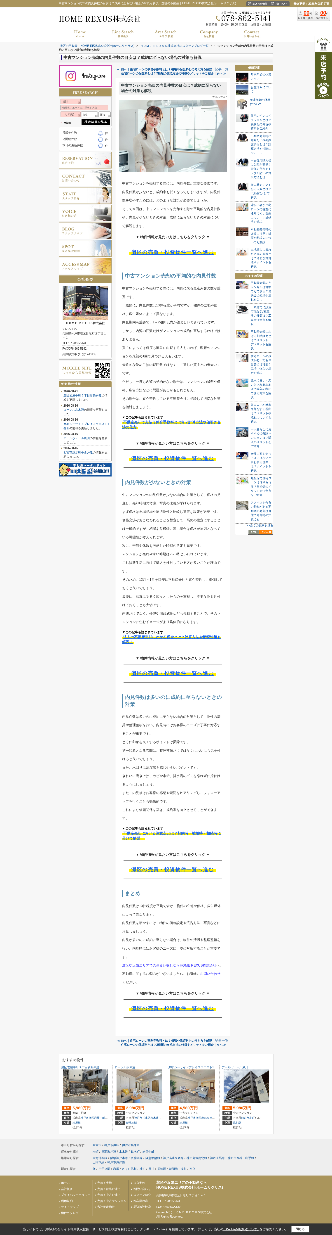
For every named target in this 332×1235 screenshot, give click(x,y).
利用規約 (67, 1201)
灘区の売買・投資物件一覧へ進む (172, 252)
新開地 (173, 1169)
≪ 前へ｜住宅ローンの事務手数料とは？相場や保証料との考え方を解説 (164, 69)
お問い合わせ (210, 974)
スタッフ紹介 (142, 1195)
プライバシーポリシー (75, 1195)
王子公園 (104, 1169)
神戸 (142, 1169)
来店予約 (139, 1183)
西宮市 (245, 1117)
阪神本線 (137, 1158)
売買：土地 (104, 1183)
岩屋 (116, 1169)
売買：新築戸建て (109, 1189)
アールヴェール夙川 (76, 438)
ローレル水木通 (73, 409)
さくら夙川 (129, 1169)
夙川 (151, 1169)
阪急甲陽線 (152, 1158)
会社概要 (67, 1189)
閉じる (300, 1229)
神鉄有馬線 (217, 1158)
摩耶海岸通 (208, 1117)
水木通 (154, 1117)
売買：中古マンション (111, 1201)
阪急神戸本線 (119, 1158)
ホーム (65, 1183)
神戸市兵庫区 (142, 1117)
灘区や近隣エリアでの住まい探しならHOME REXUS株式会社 (169, 965)
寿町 (252, 1117)
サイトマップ (70, 1207)
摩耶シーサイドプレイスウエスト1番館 (194, 1067)
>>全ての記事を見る (259, 525)
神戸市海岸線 (116, 1162)
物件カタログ (70, 1213)
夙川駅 (237, 1122)
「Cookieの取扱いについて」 (241, 1229)
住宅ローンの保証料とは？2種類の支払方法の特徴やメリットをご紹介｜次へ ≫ (173, 73)
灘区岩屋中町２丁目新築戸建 (82, 395)
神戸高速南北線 (197, 1158)
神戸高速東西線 (173, 1158)
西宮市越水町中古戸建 (78, 452)
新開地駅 (131, 1122)
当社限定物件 (106, 1207)
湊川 (184, 1169)
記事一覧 (221, 69)
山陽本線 (98, 1162)
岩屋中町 (99, 1117)
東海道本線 (100, 1158)
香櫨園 (161, 1169)
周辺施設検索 (142, 1207)
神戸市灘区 (87, 1117)
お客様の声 (140, 1201)
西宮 (192, 1169)
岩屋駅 (76, 1122)
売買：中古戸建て (109, 1195)
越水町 (135, 1151)
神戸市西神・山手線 (241, 1158)
